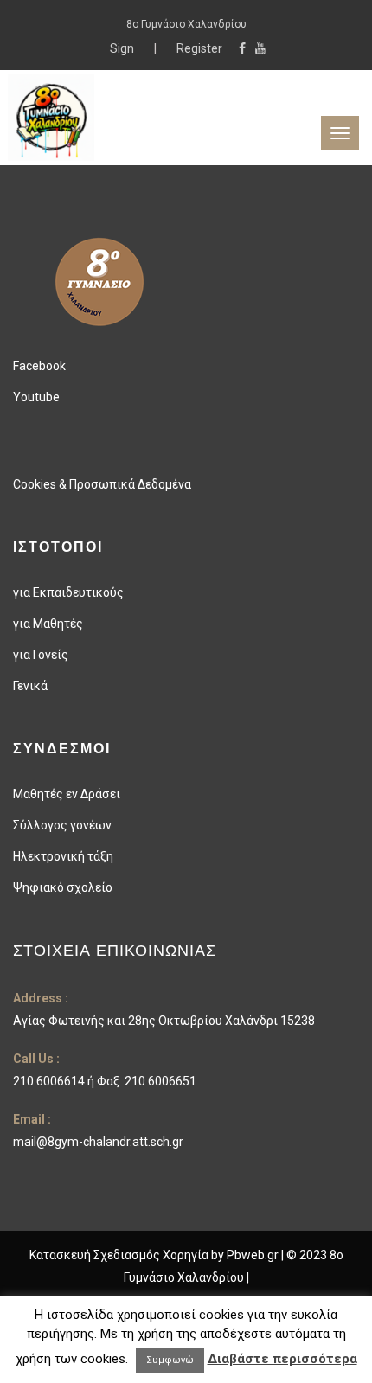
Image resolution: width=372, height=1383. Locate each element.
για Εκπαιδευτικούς (68, 592)
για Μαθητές (48, 624)
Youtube (36, 397)
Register (199, 48)
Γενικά (30, 686)
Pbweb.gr (254, 1255)
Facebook (39, 366)
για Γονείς (40, 655)
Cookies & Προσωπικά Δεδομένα (102, 484)
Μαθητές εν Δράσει (66, 794)
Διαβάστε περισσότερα (282, 1359)
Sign (123, 48)
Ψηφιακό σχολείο (62, 887)
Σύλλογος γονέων (62, 825)
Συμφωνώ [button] (170, 1360)
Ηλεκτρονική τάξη (63, 856)
